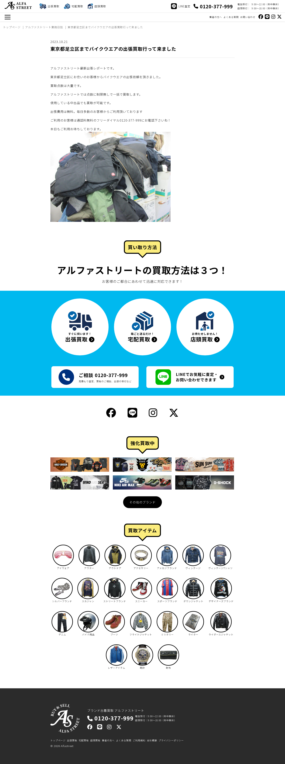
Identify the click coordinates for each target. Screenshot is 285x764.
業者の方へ (215, 17)
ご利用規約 (139, 740)
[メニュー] (7, 17)
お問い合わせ (247, 17)
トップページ (58, 740)
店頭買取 (95, 740)
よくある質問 (231, 17)
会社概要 (152, 740)
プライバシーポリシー (171, 740)
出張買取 (72, 740)
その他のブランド (142, 502)
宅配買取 (84, 740)
